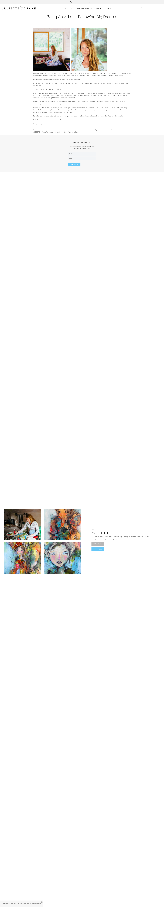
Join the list (74, 164)
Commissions (90, 9)
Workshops (100, 9)
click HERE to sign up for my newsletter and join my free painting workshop (55, 132)
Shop (73, 9)
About (67, 9)
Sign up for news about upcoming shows (82, 2)
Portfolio (80, 9)
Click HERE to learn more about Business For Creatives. (49, 120)
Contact (110, 9)
